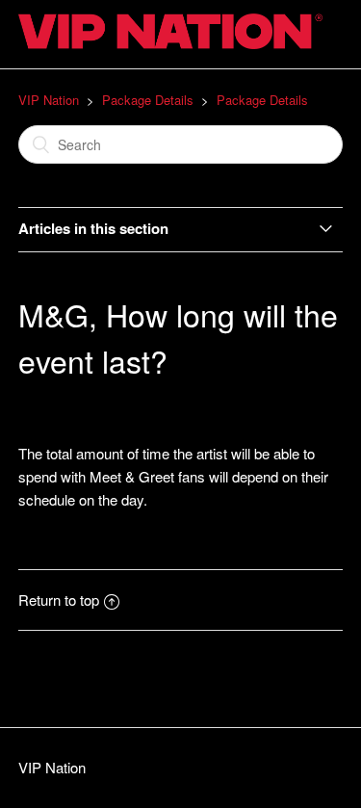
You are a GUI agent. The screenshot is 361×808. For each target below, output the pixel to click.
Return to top (58, 599)
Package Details (147, 100)
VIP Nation (48, 100)
